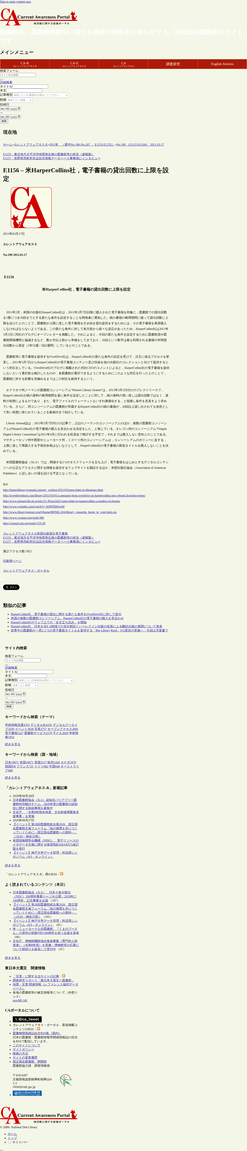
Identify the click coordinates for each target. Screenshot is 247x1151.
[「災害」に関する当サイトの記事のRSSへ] (63, 976)
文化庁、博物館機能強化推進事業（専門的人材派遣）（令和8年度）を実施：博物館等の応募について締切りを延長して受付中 (46, 945)
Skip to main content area (15, 1)
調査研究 (173, 64)
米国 (40, 533)
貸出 (52, 533)
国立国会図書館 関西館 (30, 1061)
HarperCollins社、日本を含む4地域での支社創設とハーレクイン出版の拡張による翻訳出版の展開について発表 (86, 626)
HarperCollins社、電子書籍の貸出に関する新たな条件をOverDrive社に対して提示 (66, 614)
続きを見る (12, 744)
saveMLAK (20, 1000)
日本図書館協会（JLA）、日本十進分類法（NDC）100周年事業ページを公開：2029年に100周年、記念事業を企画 (45, 896)
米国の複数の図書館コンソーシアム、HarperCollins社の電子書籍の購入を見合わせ (67, 618)
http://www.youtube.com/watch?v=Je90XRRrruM (33, 506)
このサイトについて (27, 1045)
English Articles (222, 64)
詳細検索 (6, 82)
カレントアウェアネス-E (20, 533)
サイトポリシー (23, 1049)
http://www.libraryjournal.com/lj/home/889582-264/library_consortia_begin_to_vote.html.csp (60, 512)
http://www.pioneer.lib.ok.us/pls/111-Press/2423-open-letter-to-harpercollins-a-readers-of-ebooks (61, 501)
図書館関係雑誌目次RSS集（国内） (37, 1033)
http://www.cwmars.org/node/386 (23, 517)
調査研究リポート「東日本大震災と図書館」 (43, 980)
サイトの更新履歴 (25, 1057)
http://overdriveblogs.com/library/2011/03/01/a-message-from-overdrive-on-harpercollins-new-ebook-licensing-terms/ (74, 495)
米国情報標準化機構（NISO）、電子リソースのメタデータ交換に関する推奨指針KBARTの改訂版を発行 (46, 844)
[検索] (1, 79)
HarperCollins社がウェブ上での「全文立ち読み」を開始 (49, 622)
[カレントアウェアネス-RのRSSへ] (61, 874)
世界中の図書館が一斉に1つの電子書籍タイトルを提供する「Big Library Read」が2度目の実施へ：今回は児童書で (89, 630)
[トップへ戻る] (1, 1150)
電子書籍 (61, 533)
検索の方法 (20, 1053)
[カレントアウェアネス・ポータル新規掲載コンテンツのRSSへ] (38, 1029)
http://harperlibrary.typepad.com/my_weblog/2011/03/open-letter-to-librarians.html (53, 490)
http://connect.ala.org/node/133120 (24, 523)
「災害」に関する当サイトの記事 (36, 976)
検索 (4, 121)
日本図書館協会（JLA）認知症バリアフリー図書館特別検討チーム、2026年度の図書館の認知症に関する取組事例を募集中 (45, 804)
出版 (46, 533)
